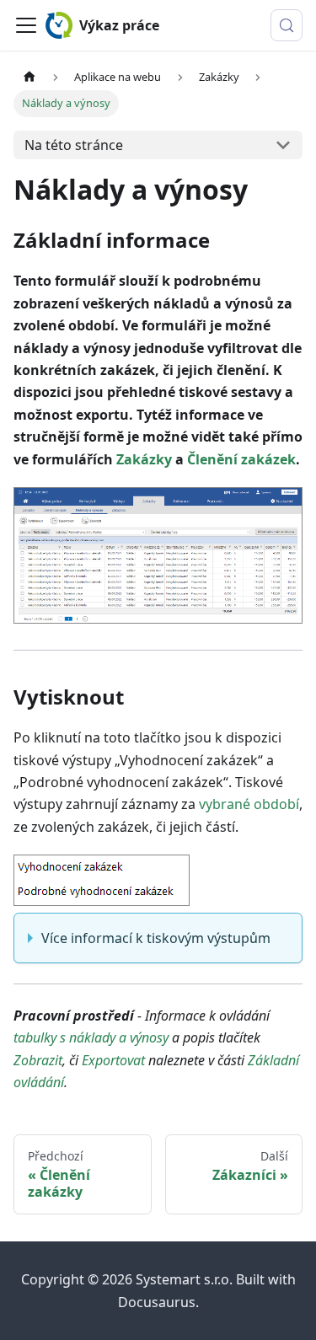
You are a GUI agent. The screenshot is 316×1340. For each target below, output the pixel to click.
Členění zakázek (241, 459)
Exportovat (113, 1060)
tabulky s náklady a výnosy (91, 1037)
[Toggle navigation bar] (26, 25)
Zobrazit (37, 1060)
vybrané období (249, 804)
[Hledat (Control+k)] (286, 25)
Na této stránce (73, 145)
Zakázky (144, 459)
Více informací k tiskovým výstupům (155, 938)
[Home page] (29, 77)
